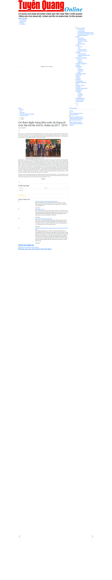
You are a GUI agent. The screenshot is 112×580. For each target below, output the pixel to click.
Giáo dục (22, 109)
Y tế (21, 111)
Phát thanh (23, 21)
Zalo (22, 119)
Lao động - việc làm (24, 115)
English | (20, 18)
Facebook (22, 118)
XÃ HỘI (19, 108)
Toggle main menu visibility (47, 66)
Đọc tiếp (71, 110)
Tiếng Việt (25, 18)
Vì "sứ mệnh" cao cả (39, 209)
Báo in (22, 22)
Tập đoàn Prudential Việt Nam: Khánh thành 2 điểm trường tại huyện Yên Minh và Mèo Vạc (76, 118)
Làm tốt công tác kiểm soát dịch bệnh (43, 218)
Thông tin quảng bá (26, 245)
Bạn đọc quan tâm (73, 108)
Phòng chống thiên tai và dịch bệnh (27, 114)
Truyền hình (24, 19)
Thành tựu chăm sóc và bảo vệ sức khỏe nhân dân (46, 201)
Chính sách (22, 112)
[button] (85, 103)
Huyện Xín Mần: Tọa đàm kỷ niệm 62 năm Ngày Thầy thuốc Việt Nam (76, 124)
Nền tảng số (22, 24)
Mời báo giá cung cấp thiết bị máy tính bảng (34, 249)
